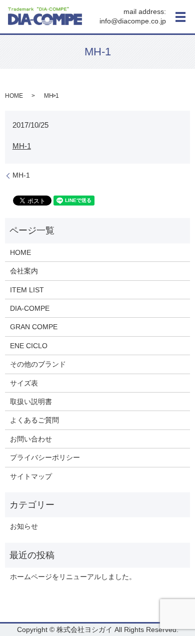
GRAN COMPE (34, 327)
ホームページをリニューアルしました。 (73, 577)
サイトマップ (31, 476)
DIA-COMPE (30, 308)
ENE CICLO (29, 346)
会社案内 (24, 271)
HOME (14, 95)
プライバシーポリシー (45, 457)
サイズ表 (24, 383)
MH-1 (21, 146)
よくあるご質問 (34, 420)
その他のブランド (38, 364)
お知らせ (24, 526)
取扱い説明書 (31, 402)
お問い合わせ (31, 439)
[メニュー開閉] (181, 17)
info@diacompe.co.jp (133, 21)
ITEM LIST (27, 290)
